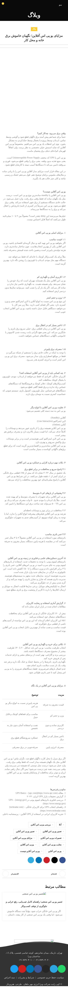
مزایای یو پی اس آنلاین (22, 838)
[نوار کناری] (64, 990)
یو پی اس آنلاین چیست (30, 851)
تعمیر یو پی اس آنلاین (25, 831)
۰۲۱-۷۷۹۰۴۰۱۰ (25, 960)
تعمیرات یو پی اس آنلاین (51, 838)
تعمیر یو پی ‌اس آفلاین (52, 831)
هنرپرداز (10, 984)
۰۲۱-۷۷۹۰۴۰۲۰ (42, 960)
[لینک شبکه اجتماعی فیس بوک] (62, 860)
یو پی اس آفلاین (27, 845)
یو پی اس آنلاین (55, 851)
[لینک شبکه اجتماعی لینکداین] (39, 860)
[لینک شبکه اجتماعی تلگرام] (31, 860)
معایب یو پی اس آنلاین (52, 845)
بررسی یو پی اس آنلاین (41, 825)
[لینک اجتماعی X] (54, 860)
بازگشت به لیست (34, 874)
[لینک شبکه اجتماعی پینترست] (46, 860)
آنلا (60, 825)
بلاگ (34, 29)
